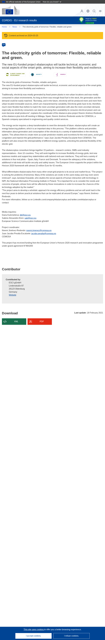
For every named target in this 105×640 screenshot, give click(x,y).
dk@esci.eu (25, 215)
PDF (42, 321)
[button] (88, 11)
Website (12, 295)
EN (4, 45)
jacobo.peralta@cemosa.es (43, 233)
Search (94, 11)
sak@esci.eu (30, 218)
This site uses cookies (34, 629)
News (14, 27)
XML (16, 321)
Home (4, 27)
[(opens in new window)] (11, 10)
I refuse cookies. (71, 636)
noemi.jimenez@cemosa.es (38, 230)
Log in (82, 11)
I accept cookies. (33, 636)
